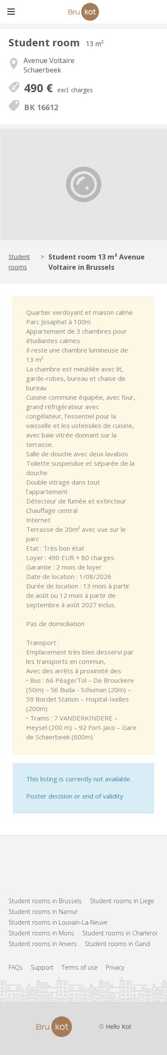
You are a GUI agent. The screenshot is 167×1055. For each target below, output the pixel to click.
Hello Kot (118, 1026)
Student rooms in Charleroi (119, 933)
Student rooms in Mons (41, 933)
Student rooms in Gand (117, 944)
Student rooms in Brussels (45, 901)
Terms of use (80, 967)
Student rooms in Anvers (43, 944)
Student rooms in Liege (122, 901)
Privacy (115, 967)
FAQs (16, 967)
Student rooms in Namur (43, 911)
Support (42, 967)
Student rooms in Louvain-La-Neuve (58, 922)
